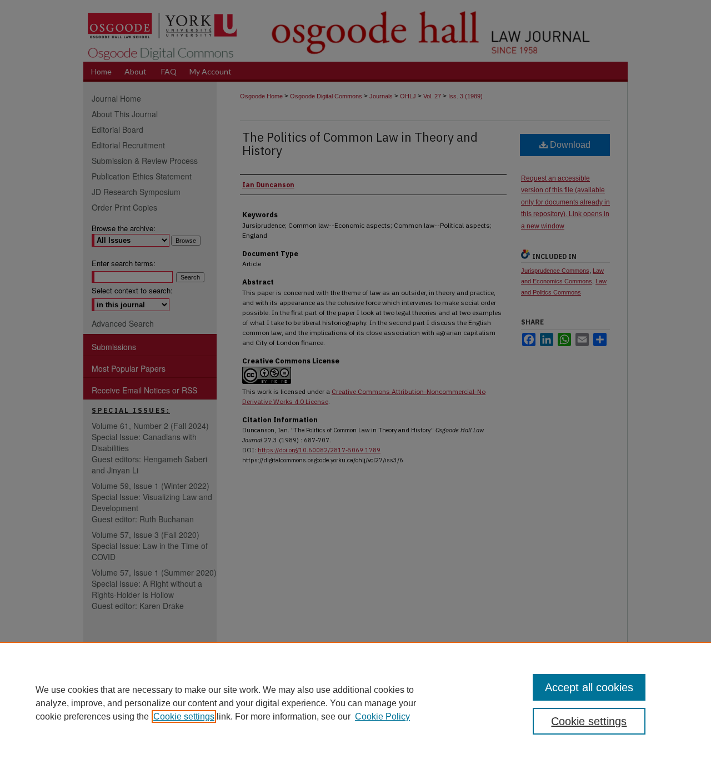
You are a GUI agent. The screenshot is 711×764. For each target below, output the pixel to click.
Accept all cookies (589, 687)
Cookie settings (183, 716)
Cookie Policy (382, 716)
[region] (355, 703)
